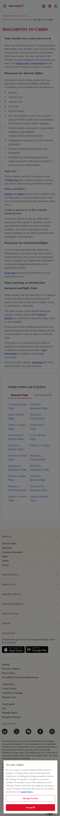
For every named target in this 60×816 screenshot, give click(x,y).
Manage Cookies (30, 798)
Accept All (30, 807)
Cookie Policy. (26, 792)
